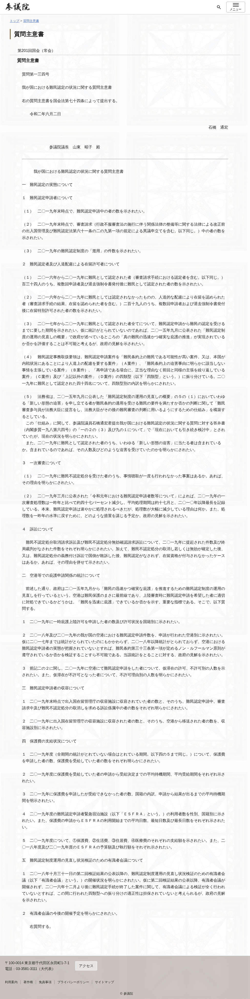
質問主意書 (31, 21)
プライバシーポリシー (73, 982)
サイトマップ (104, 982)
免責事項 (45, 982)
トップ (14, 21)
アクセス (86, 966)
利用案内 (11, 982)
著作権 (28, 982)
